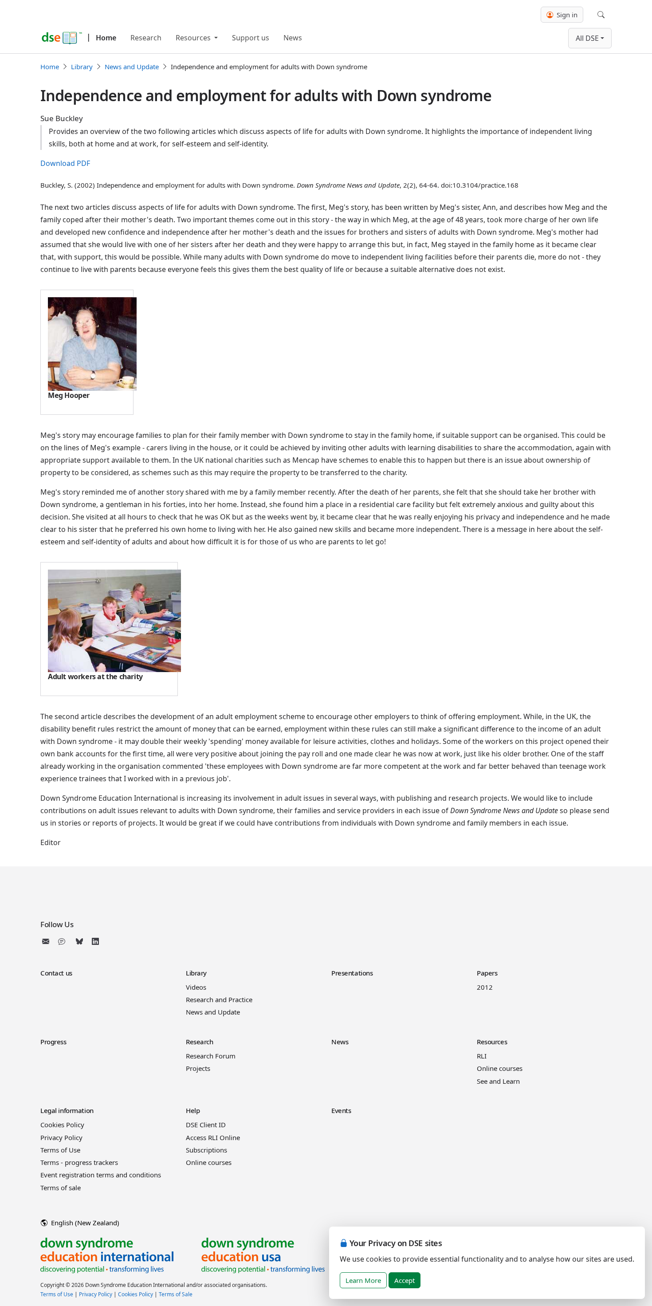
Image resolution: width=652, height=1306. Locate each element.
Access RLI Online (213, 1137)
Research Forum (211, 1055)
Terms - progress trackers (79, 1162)
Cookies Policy (62, 1124)
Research (145, 38)
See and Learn (498, 1081)
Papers (487, 972)
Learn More (363, 1280)
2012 (485, 987)
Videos (196, 987)
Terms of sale (60, 1187)
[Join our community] (63, 941)
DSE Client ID (206, 1124)
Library (82, 66)
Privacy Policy (61, 1137)
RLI (482, 1055)
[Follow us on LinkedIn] (95, 941)
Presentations (352, 972)
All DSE (587, 38)
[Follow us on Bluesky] (79, 941)
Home (106, 38)
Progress (53, 1041)
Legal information (67, 1110)
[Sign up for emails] (47, 941)
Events (341, 1110)
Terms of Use (60, 1149)
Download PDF (65, 163)
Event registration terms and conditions (100, 1174)
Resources (194, 38)
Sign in (566, 14)
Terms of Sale (175, 1294)
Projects (198, 1068)
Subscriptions (206, 1149)
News (292, 38)
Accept (404, 1280)
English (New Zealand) (84, 1222)
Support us (250, 38)
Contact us (56, 972)
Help (193, 1110)
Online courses (499, 1068)
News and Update (132, 66)
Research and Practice (219, 999)
